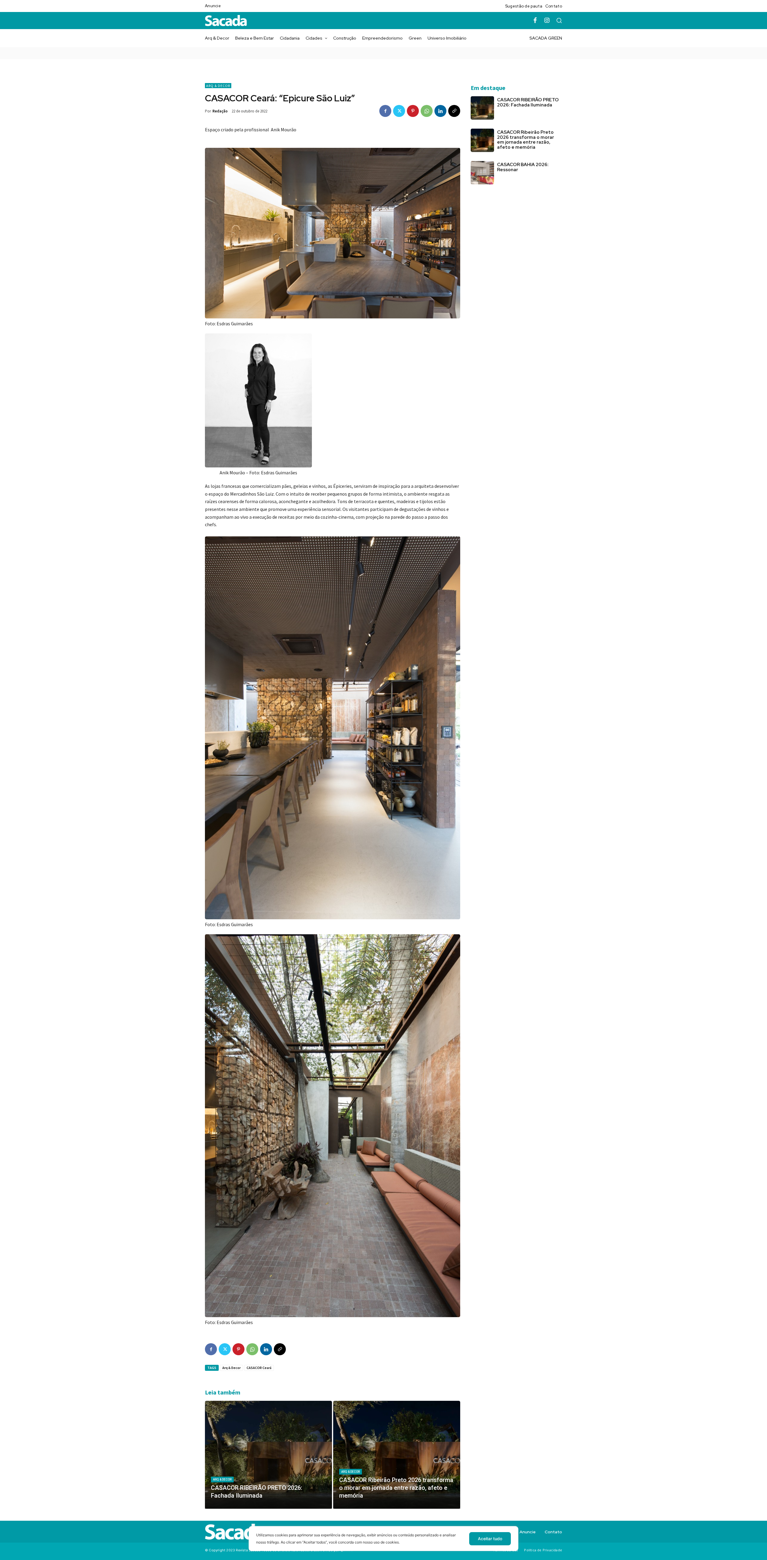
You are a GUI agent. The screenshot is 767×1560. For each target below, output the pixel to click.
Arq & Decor (218, 85)
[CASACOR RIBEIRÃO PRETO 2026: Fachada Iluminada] (268, 1455)
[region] (383, 1543)
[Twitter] (399, 111)
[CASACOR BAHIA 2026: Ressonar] (482, 172)
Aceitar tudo (490, 1538)
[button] (559, 20)
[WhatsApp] (427, 111)
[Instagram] (547, 21)
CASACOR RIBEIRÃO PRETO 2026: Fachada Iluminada (528, 102)
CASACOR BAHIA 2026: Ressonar (523, 167)
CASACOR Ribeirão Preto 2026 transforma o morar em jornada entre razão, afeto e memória (525, 139)
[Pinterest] (413, 111)
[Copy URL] (454, 111)
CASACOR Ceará (259, 1367)
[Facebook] (535, 21)
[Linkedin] (440, 111)
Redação (220, 111)
